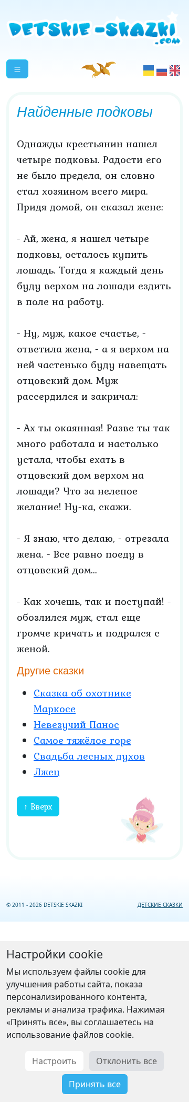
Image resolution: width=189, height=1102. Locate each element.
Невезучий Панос (76, 724)
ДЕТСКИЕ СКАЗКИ (160, 904)
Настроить (54, 1061)
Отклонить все (126, 1061)
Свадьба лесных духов (89, 756)
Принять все (95, 1084)
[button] (17, 68)
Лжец (47, 772)
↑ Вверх (38, 806)
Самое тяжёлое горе (82, 740)
